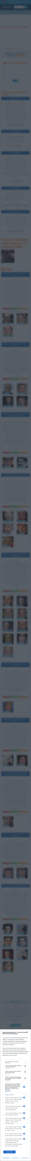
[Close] (27, 1032)
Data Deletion (6, 1158)
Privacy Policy (24, 1158)
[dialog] (15, 1095)
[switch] (24, 1066)
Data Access (15, 1158)
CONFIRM (9, 1152)
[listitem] (15, 1062)
